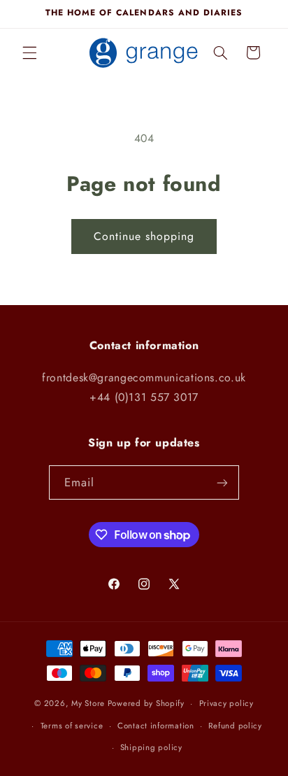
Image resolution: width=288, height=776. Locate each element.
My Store (88, 703)
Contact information (155, 725)
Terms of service (72, 725)
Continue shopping (144, 236)
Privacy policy (226, 703)
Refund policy (235, 725)
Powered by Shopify (146, 703)
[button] (29, 52)
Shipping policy (151, 747)
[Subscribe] (222, 482)
